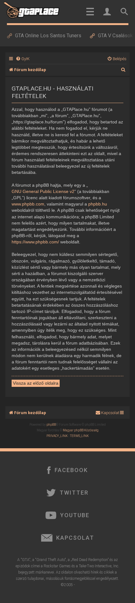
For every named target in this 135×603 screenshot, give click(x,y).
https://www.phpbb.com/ (35, 241)
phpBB (51, 424)
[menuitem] (23, 58)
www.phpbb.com (28, 203)
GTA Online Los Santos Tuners (48, 36)
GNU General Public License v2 (43, 191)
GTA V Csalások (115, 36)
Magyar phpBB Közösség (81, 430)
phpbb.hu (97, 203)
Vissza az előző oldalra (35, 383)
